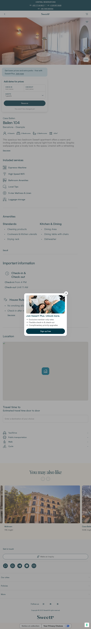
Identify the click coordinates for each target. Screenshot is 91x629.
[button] (45, 331)
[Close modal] (66, 293)
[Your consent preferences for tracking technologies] (87, 625)
